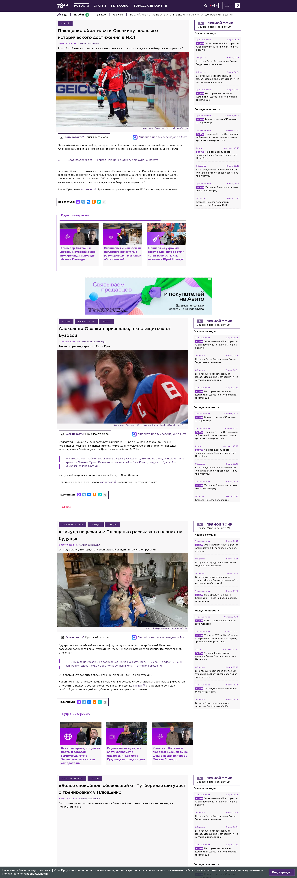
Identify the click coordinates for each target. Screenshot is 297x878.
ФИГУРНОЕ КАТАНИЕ (72, 525)
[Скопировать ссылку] (104, 202)
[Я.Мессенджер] (99, 202)
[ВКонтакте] (88, 202)
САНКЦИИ (95, 525)
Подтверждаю (281, 872)
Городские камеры (150, 6)
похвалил (87, 189)
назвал (137, 686)
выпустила (106, 482)
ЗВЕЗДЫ (106, 321)
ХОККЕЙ (65, 23)
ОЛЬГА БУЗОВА (86, 321)
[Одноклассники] (94, 202)
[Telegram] (83, 202)
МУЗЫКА (66, 321)
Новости (81, 6)
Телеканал (120, 6)
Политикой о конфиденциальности (25, 874)
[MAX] (78, 202)
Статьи (100, 6)
